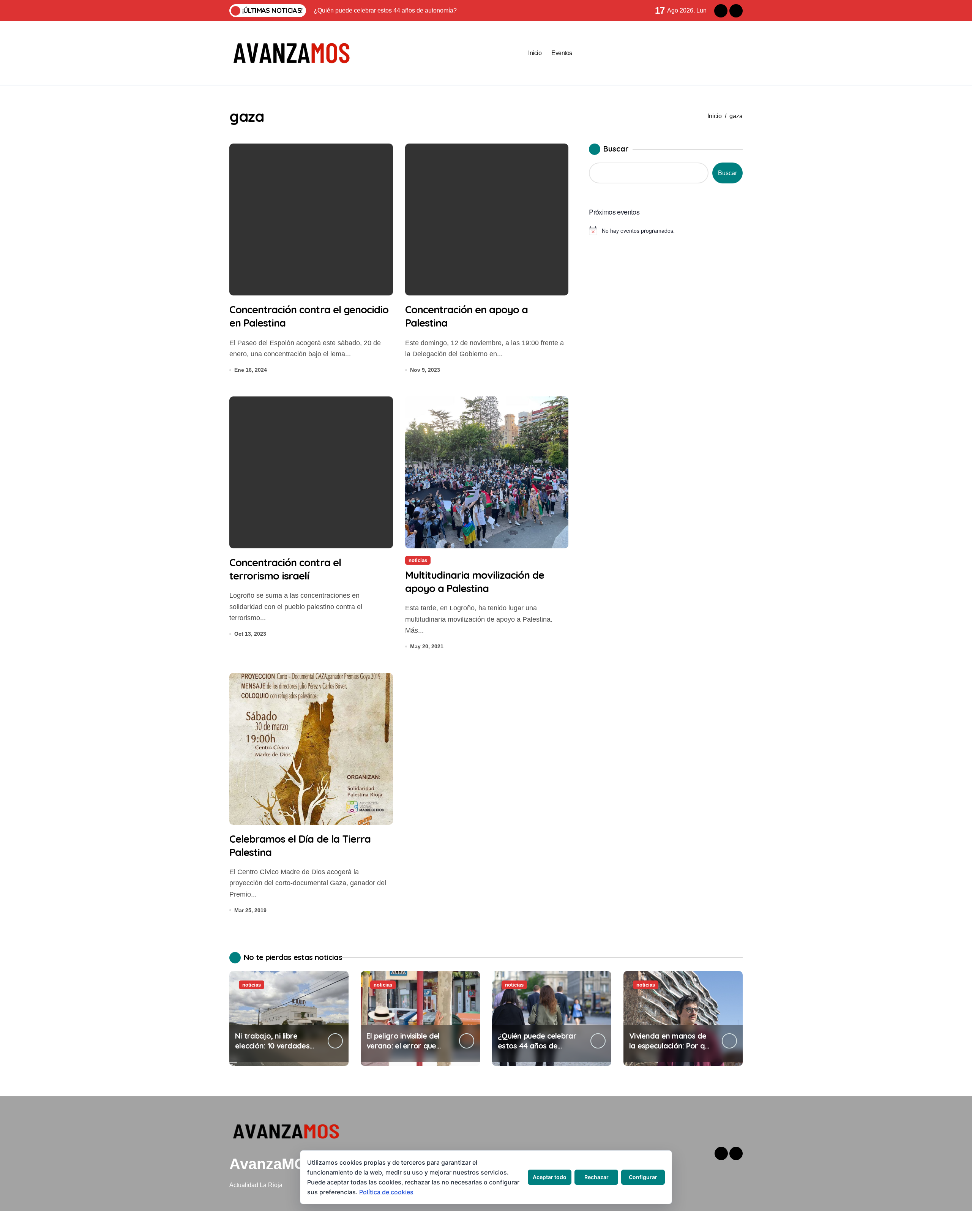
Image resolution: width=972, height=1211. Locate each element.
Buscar (616, 148)
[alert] (666, 230)
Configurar (643, 1177)
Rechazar (596, 1177)
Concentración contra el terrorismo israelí (285, 569)
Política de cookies (386, 1192)
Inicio (534, 53)
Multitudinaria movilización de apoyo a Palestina (474, 581)
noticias (418, 560)
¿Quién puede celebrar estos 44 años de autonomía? (537, 1045)
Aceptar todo (549, 1177)
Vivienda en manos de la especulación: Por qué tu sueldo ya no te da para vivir (671, 1050)
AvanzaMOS (272, 1164)
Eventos (561, 53)
